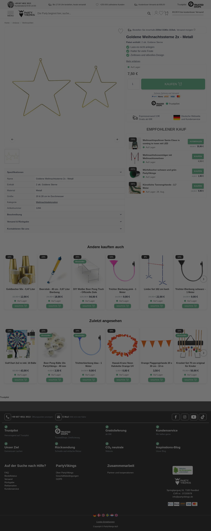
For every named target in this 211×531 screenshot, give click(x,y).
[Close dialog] (162, 237)
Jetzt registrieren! (75, 289)
